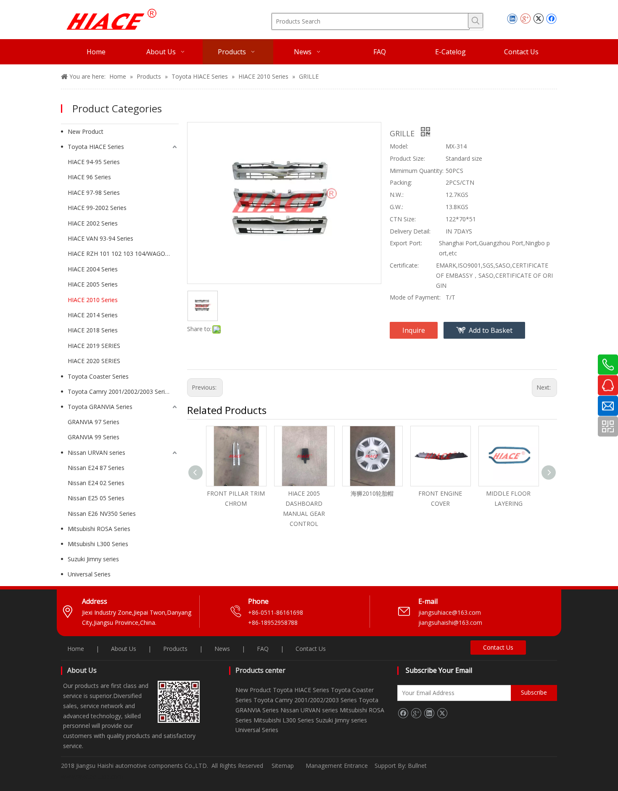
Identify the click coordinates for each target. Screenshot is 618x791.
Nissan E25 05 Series (96, 498)
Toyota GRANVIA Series (100, 407)
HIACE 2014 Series (93, 315)
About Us (123, 649)
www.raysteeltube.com (92, 776)
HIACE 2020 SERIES (94, 361)
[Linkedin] (512, 18)
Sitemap (283, 766)
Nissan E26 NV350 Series (102, 514)
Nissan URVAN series (96, 453)
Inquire (413, 330)
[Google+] (525, 18)
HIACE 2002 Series (93, 223)
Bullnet (417, 766)
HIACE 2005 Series (93, 284)
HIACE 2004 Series (93, 269)
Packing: (401, 182)
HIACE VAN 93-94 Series (100, 238)
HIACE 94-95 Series (94, 162)
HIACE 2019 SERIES (94, 346)
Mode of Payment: (415, 297)
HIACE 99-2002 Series (97, 208)
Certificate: (404, 265)
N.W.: (397, 195)
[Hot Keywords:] (475, 20)
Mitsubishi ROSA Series (99, 529)
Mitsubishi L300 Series (98, 544)
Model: (399, 146)
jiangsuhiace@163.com (449, 612)
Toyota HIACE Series (96, 147)
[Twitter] (538, 18)
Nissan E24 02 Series (96, 483)
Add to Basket (490, 330)
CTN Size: (403, 219)
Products (175, 649)
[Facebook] (551, 18)
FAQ (263, 649)
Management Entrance (338, 766)
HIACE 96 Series (89, 177)
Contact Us (311, 649)
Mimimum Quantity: (417, 171)
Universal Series (89, 574)
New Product (85, 131)
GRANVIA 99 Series (93, 437)
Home (75, 649)
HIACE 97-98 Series (94, 192)
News (222, 649)
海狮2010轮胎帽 (372, 493)
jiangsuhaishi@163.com (451, 622)
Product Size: (407, 158)
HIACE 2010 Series (93, 300)
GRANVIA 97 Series (93, 422)
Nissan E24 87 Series (96, 468)
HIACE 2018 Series (93, 330)
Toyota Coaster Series (98, 376)
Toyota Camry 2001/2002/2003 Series (119, 392)
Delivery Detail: (410, 231)
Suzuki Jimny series (93, 559)
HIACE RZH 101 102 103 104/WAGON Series (123, 253)
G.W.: (396, 207)
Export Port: (406, 243)
